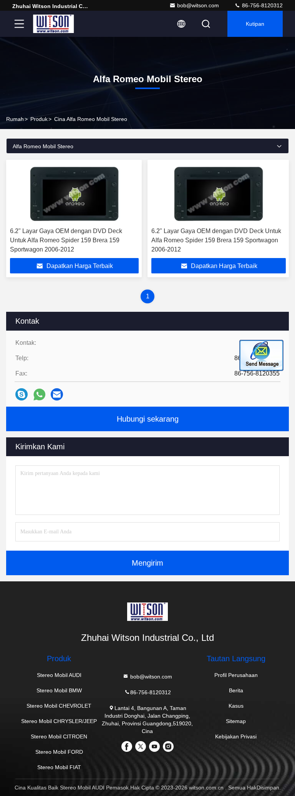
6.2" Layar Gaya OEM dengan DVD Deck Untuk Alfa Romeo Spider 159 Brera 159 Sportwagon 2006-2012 (66, 240)
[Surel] (57, 394)
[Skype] (22, 394)
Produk (39, 119)
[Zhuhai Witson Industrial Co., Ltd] (53, 24)
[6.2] (74, 193)
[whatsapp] (39, 394)
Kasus (236, 706)
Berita (236, 690)
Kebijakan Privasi (236, 736)
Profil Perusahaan (236, 675)
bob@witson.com (198, 5)
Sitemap (236, 721)
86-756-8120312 (261, 5)
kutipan (255, 24)
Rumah (15, 119)
